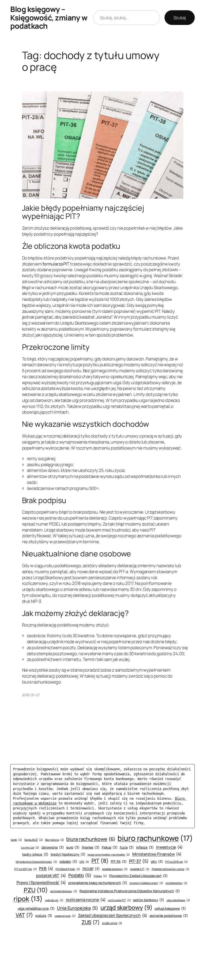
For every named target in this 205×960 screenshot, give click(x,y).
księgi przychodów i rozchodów (109, 854)
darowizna (53, 847)
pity (157, 861)
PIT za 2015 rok (176, 862)
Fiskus (110, 847)
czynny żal (30, 847)
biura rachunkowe (90, 839)
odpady (68, 861)
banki (16, 840)
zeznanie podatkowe (169, 915)
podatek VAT (51, 875)
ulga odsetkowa (178, 900)
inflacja (145, 847)
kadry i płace (35, 854)
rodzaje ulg (54, 900)
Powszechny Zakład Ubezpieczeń (138, 875)
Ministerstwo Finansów (157, 854)
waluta (43, 915)
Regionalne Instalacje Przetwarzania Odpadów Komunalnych (130, 891)
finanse (91, 847)
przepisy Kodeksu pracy (147, 883)
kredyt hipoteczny (68, 854)
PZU (36, 890)
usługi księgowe (170, 908)
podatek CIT (140, 869)
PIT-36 (118, 861)
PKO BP (91, 869)
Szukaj (180, 17)
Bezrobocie (54, 840)
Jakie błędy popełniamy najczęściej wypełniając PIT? (83, 212)
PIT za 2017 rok (25, 869)
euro (73, 847)
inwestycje (169, 847)
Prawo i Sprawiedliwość (41, 882)
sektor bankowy (148, 900)
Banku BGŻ (33, 840)
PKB (46, 868)
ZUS (91, 922)
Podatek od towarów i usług (171, 869)
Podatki (80, 875)
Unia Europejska (77, 908)
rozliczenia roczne (86, 899)
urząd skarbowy (126, 907)
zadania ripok (65, 916)
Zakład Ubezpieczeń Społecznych (113, 915)
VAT (24, 914)
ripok (28, 898)
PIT (100, 861)
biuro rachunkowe (155, 838)
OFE (84, 862)
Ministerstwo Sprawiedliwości (36, 862)
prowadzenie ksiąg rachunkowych (97, 882)
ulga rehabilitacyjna (36, 908)
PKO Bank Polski (68, 869)
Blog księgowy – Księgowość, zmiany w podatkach (48, 17)
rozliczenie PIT (119, 900)
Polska (100, 876)
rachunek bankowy (63, 891)
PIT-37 (139, 861)
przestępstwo (177, 883)
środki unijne (112, 923)
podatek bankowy (115, 869)
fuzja (127, 847)
